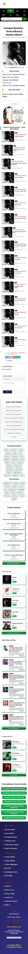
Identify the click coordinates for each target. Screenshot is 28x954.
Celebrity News (10, 841)
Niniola (22, 483)
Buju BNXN (21, 489)
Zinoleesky (7, 475)
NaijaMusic (17, 11)
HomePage (3, 11)
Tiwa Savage (9, 469)
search (24, 19)
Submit (7, 391)
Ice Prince (14, 495)
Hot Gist (8, 868)
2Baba (6, 449)
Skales (16, 483)
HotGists (10, 15)
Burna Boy (13, 449)
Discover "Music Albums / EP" (14, 425)
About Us (14, 437)
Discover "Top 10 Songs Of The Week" (14, 418)
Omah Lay (9, 465)
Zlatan (14, 453)
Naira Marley (15, 459)
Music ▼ (10, 11)
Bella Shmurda (17, 472)
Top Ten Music (10, 829)
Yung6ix (14, 499)
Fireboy (7, 456)
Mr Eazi (9, 472)
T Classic (7, 486)
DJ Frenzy (6, 495)
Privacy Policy (10, 894)
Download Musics (11, 837)
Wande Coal (18, 465)
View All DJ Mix (14, 775)
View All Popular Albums (14, 563)
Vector (21, 486)
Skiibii (6, 492)
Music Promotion (11, 848)
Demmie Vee (12, 489)
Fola (22, 475)
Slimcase (20, 492)
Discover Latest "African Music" (14, 414)
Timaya (13, 492)
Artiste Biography (11, 864)
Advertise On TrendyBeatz (14, 433)
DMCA (7, 905)
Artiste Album (10, 861)
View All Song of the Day (14, 633)
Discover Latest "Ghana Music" (14, 410)
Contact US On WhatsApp (14, 937)
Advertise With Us (11, 901)
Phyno (13, 462)
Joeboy (21, 449)
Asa (5, 489)
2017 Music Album (19, 85)
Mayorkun (6, 459)
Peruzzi (22, 495)
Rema (21, 456)
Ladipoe (15, 486)
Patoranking (19, 469)
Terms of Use (9, 890)
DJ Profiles (9, 876)
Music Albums (13, 80)
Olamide (20, 462)
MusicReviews (17, 15)
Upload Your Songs (11, 844)
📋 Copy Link (9, 360)
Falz (20, 453)
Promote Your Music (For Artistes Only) (14, 429)
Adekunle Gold (7, 483)
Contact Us (9, 897)
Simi (23, 459)
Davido (8, 453)
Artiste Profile (10, 857)
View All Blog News (14, 728)
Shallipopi (15, 475)
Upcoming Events (11, 872)
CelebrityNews (3, 15)
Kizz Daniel (14, 456)
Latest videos (9, 833)
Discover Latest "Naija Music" (14, 406)
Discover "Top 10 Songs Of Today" (14, 421)
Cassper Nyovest (18, 74)
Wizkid (7, 462)
